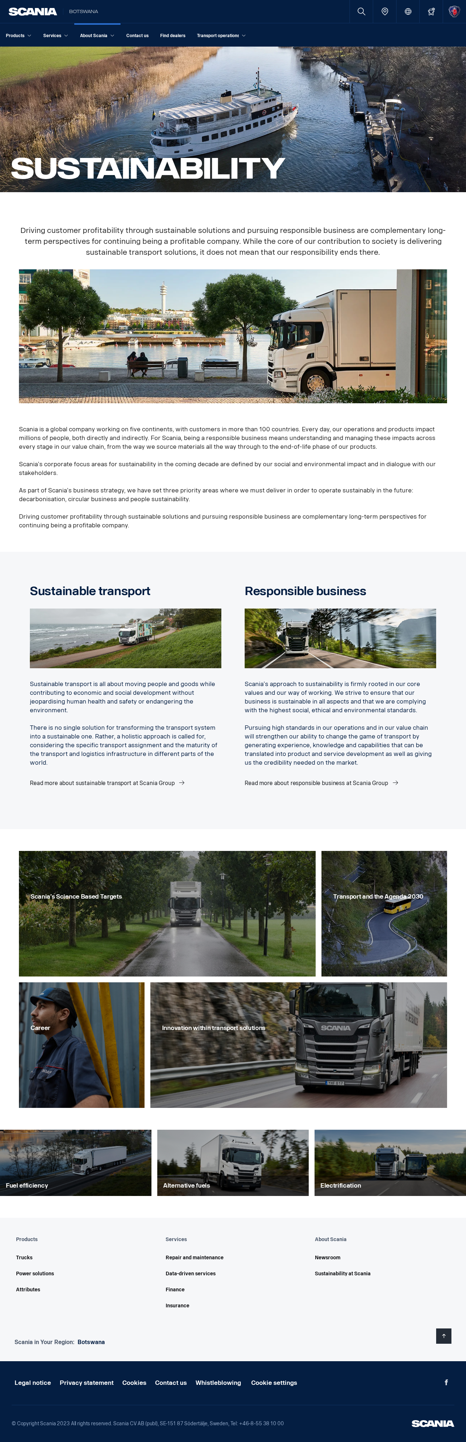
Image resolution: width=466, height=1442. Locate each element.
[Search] (361, 11)
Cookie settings (274, 1382)
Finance (175, 1290)
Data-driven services (191, 1274)
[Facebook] (446, 1382)
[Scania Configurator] (431, 11)
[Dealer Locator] (384, 11)
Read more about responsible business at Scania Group (317, 783)
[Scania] (33, 12)
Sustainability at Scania (343, 1274)
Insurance (177, 1306)
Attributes (28, 1290)
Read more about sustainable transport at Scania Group (103, 783)
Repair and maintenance (195, 1258)
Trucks (24, 1258)
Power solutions (35, 1274)
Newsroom (327, 1258)
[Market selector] (407, 11)
